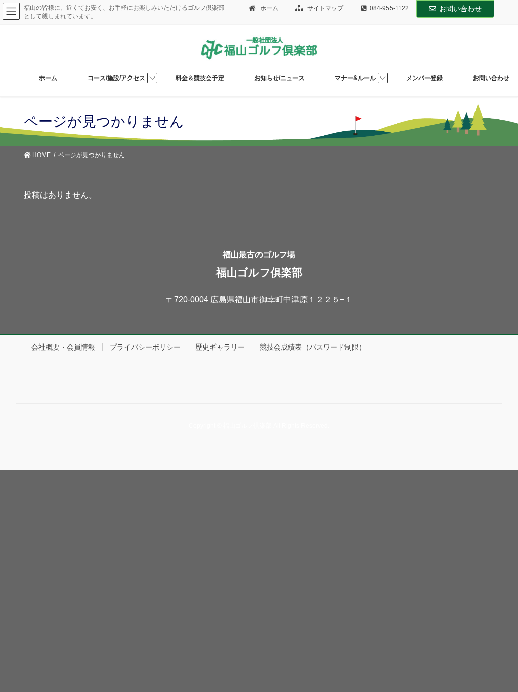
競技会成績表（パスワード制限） (313, 347)
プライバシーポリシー (145, 347)
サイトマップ (324, 8)
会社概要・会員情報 (63, 347)
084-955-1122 (389, 8)
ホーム (268, 8)
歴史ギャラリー (220, 347)
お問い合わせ (460, 9)
